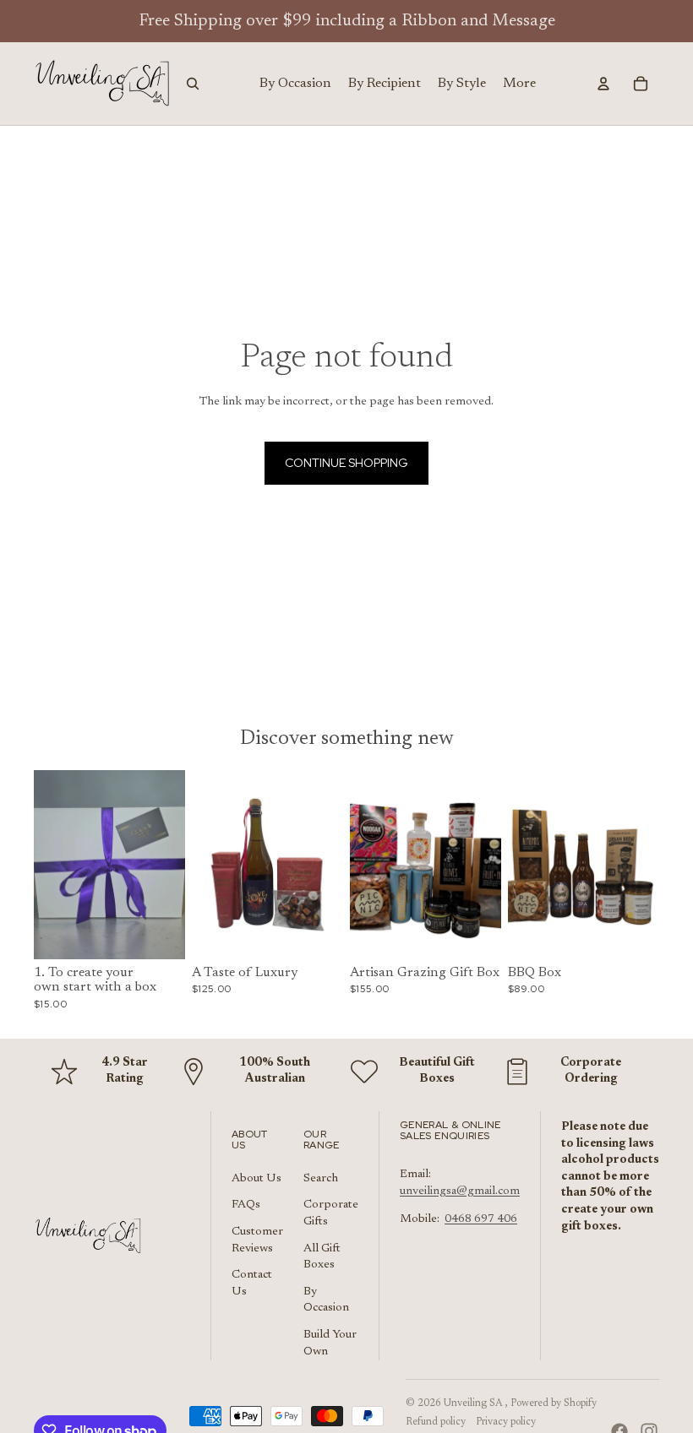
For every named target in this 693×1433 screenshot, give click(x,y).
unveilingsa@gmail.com (460, 1191)
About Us (256, 1179)
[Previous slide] (47, 864)
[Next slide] (172, 864)
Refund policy (436, 1422)
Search (320, 1179)
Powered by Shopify (553, 1403)
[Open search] (192, 83)
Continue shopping (346, 462)
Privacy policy (506, 1422)
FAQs (246, 1205)
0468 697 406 (481, 1219)
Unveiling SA (474, 1403)
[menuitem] (519, 83)
